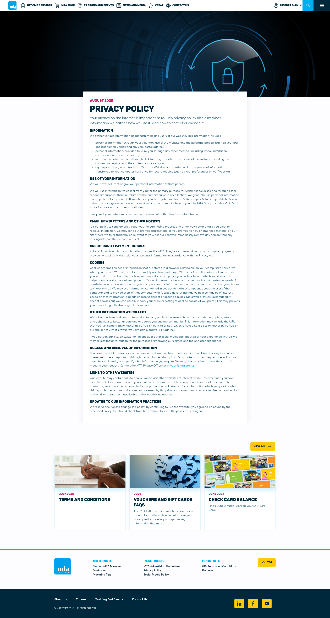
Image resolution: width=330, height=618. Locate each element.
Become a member (39, 5)
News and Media (134, 5)
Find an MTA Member (107, 566)
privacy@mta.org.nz (180, 365)
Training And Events (99, 5)
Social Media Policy (156, 574)
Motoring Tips (102, 574)
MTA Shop (68, 5)
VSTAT (159, 5)
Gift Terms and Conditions (219, 566)
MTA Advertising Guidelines (162, 566)
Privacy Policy (153, 570)
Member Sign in (290, 5)
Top (269, 562)
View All (260, 446)
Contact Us (180, 5)
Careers (81, 599)
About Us (60, 599)
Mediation (100, 570)
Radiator (208, 570)
